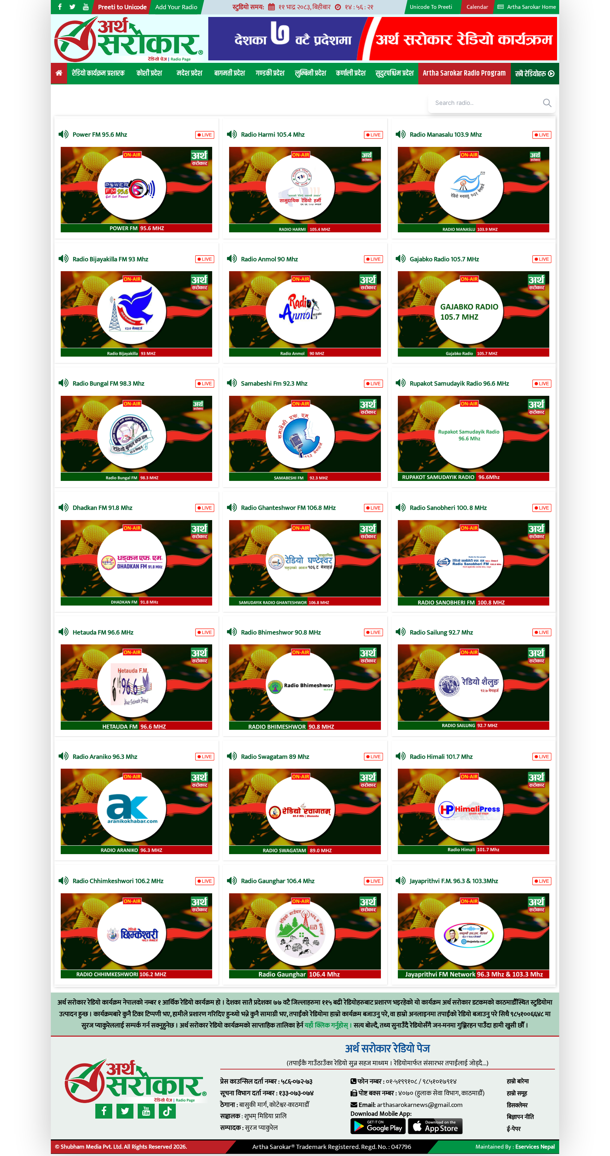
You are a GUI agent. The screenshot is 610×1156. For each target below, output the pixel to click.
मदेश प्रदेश (189, 73)
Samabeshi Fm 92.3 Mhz (274, 383)
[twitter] (124, 1111)
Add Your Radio (176, 7)
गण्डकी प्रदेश (270, 73)
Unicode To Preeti (431, 7)
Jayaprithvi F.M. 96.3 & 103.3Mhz (454, 881)
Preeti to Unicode (122, 7)
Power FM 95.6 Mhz (100, 134)
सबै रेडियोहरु (530, 74)
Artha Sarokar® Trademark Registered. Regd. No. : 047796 (331, 1146)
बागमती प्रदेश (230, 73)
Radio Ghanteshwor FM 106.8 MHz (288, 507)
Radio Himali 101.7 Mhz (441, 756)
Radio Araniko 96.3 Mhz (105, 756)
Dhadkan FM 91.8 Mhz (102, 507)
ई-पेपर (514, 1129)
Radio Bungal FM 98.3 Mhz (108, 383)
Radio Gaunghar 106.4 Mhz (278, 881)
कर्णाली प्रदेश (351, 73)
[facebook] (103, 1111)
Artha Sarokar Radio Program (464, 73)
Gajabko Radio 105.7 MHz (444, 259)
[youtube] (146, 1111)
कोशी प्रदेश (149, 73)
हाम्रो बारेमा (518, 1081)
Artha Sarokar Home (531, 7)
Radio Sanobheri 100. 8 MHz (448, 507)
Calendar (477, 7)
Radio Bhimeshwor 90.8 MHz (281, 632)
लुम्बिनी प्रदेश (310, 73)
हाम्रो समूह (517, 1093)
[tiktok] (167, 1111)
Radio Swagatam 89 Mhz (275, 756)
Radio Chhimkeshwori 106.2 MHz (118, 881)
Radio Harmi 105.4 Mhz (273, 134)
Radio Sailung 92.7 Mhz (441, 632)
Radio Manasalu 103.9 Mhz (446, 134)
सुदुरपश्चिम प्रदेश (395, 73)
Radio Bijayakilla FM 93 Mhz (110, 259)
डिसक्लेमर (517, 1105)
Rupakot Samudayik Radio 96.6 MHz (459, 383)
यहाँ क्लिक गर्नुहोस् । (329, 1025)
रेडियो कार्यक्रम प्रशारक (98, 73)
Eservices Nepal (535, 1147)
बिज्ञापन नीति (520, 1117)
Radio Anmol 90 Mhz (269, 259)
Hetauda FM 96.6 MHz (103, 632)
